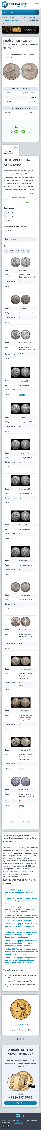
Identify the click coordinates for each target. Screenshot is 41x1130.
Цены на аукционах (10, 151)
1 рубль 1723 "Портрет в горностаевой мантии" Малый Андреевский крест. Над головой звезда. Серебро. (21, 951)
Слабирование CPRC (20, 203)
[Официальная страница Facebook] (4, 1126)
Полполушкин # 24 (25, 493)
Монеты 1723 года (12, 20)
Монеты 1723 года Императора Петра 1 (21, 981)
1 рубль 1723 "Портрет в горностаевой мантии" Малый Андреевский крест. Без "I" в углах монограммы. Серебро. (21, 917)
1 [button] (18, 1039)
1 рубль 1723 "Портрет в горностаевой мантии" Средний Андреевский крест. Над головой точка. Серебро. (20, 934)
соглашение (18, 1123)
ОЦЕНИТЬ (20, 1103)
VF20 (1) (11, 231)
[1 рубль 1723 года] (20, 71)
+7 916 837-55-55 (20, 1097)
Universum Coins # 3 (26, 600)
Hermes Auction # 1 (26, 313)
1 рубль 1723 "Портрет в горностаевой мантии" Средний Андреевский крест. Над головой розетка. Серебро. (20, 943)
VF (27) (10, 213)
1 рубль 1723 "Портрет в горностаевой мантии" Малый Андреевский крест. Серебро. (20, 926)
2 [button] (20, 1039)
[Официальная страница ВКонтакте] (8, 1126)
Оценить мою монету (20, 197)
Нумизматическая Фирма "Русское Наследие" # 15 (25, 676)
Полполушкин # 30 (25, 458)
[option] (20, 1015)
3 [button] (23, 1039)
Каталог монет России (11, 18)
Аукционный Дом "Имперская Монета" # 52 (27, 636)
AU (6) (10, 220)
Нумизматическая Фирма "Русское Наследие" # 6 (25, 757)
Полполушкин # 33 (25, 422)
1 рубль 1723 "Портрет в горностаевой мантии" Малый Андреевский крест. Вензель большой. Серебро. (20, 909)
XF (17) (10, 216)
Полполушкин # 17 (25, 529)
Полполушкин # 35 (25, 385)
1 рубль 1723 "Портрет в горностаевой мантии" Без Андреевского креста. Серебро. (20, 892)
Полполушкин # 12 (25, 565)
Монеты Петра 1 (31, 18)
